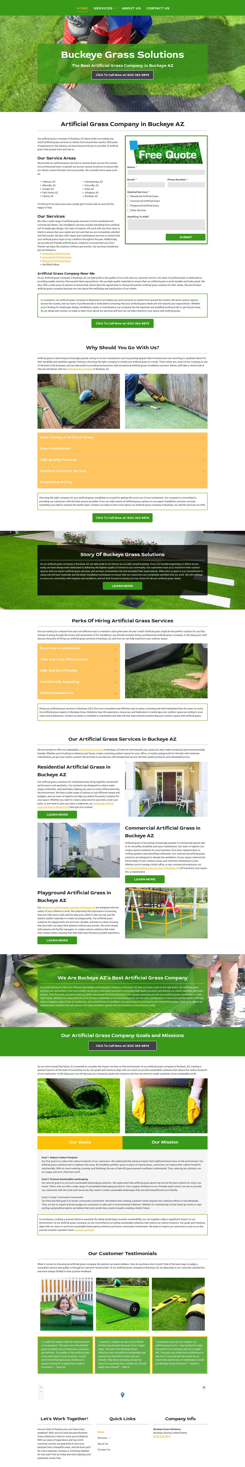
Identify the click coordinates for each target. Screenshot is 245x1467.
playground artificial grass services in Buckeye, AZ (68, 907)
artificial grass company (80, 369)
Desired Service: (137, 192)
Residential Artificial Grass (56, 253)
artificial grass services (91, 749)
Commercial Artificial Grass (57, 257)
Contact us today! (84, 1230)
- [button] (41, 1391)
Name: (131, 167)
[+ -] (122, 1398)
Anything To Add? (138, 216)
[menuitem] (82, 8)
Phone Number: (176, 179)
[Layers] (204, 1387)
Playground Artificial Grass (56, 261)
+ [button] (41, 1387)
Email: (131, 179)
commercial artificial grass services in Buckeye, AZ (152, 868)
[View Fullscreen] (41, 1397)
